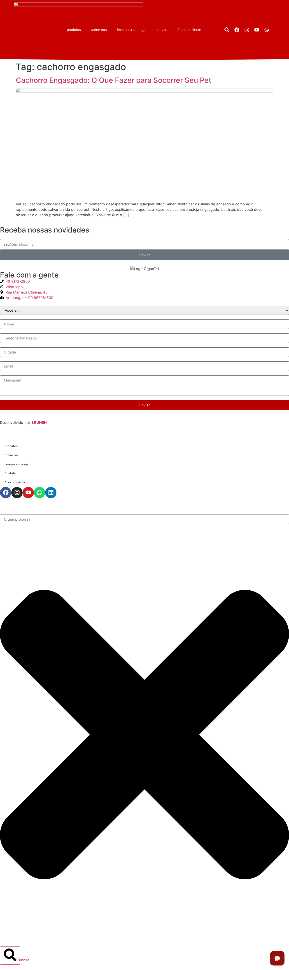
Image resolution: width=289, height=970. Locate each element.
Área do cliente (189, 30)
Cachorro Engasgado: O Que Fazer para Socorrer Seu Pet (113, 80)
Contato (161, 30)
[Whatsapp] (267, 30)
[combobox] (144, 519)
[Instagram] (247, 30)
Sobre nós (99, 30)
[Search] (227, 30)
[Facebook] (237, 30)
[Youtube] (257, 30)
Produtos (74, 30)
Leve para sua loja (131, 30)
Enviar (144, 405)
